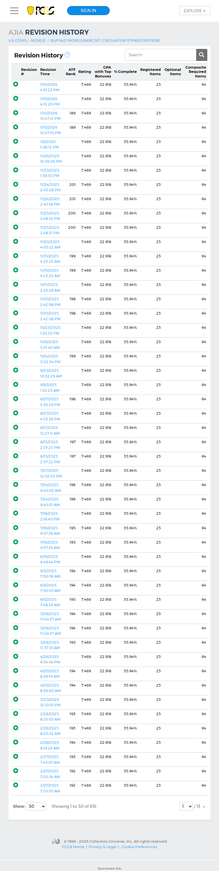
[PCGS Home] (43, 10)
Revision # (29, 71)
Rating (84, 71)
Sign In (88, 10)
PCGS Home (73, 846)
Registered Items (150, 71)
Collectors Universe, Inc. (111, 841)
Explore (195, 10)
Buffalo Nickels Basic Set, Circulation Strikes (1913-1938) (105, 40)
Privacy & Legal (102, 846)
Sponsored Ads (109, 868)
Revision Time (48, 71)
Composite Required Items (195, 71)
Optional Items (173, 71)
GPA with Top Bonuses (103, 71)
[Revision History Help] (67, 54)
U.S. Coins (17, 40)
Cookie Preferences (139, 846)
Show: (19, 806)
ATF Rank (71, 71)
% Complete (125, 71)
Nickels (38, 40)
